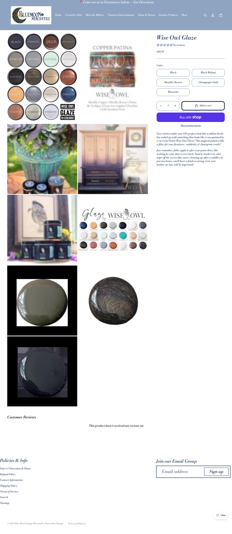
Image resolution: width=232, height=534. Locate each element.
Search (4, 497)
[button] (165, 45)
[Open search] (205, 15)
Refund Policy (8, 474)
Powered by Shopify (54, 523)
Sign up (216, 471)
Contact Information (11, 480)
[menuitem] (184, 15)
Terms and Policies (77, 523)
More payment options (191, 125)
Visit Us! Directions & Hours (15, 468)
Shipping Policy (8, 486)
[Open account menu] (213, 15)
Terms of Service (9, 491)
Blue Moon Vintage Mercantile (29, 523)
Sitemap (4, 503)
